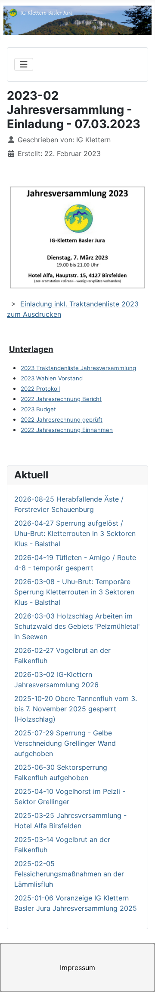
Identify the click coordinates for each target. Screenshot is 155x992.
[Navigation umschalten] (23, 64)
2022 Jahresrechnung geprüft (61, 419)
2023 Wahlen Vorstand (52, 378)
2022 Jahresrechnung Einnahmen (67, 429)
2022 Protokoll (40, 388)
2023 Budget (38, 409)
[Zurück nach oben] (140, 976)
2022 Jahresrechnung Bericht (61, 398)
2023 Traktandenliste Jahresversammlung (78, 367)
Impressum (77, 967)
